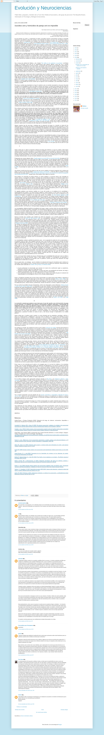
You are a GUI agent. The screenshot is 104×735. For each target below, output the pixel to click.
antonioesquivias (22, 503)
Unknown (20, 558)
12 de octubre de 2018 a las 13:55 (25, 544)
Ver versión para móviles (41, 712)
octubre (77, 62)
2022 (76, 49)
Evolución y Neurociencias (43, 8)
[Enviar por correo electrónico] (31, 495)
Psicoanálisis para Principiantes (25, 625)
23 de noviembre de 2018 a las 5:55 (26, 704)
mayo (77, 78)
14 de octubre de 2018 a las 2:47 (25, 621)
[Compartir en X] (34, 495)
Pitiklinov (84, 106)
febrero (77, 84)
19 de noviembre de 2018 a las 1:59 (26, 690)
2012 (76, 98)
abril (77, 80)
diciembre (78, 59)
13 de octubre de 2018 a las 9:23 (25, 554)
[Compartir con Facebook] (36, 495)
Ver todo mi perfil (84, 108)
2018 (76, 57)
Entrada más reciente (19, 709)
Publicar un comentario (22, 706)
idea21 (20, 633)
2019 (76, 55)
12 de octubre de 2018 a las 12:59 (25, 523)
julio (77, 75)
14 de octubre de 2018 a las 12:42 (25, 629)
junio (77, 76)
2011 (76, 100)
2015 (76, 92)
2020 (76, 53)
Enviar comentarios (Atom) (27, 715)
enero (77, 86)
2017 (76, 88)
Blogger (60, 724)
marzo (77, 82)
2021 (76, 51)
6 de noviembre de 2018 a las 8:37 (26, 655)
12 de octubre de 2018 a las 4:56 (25, 509)
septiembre (78, 71)
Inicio (42, 709)
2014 (76, 94)
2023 (76, 48)
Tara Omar (20, 659)
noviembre (78, 61)
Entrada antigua (64, 709)
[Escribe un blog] (33, 495)
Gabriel (20, 694)
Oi (18, 513)
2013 (76, 96)
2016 (76, 90)
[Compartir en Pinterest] (38, 495)
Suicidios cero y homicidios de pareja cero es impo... (82, 65)
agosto (77, 73)
